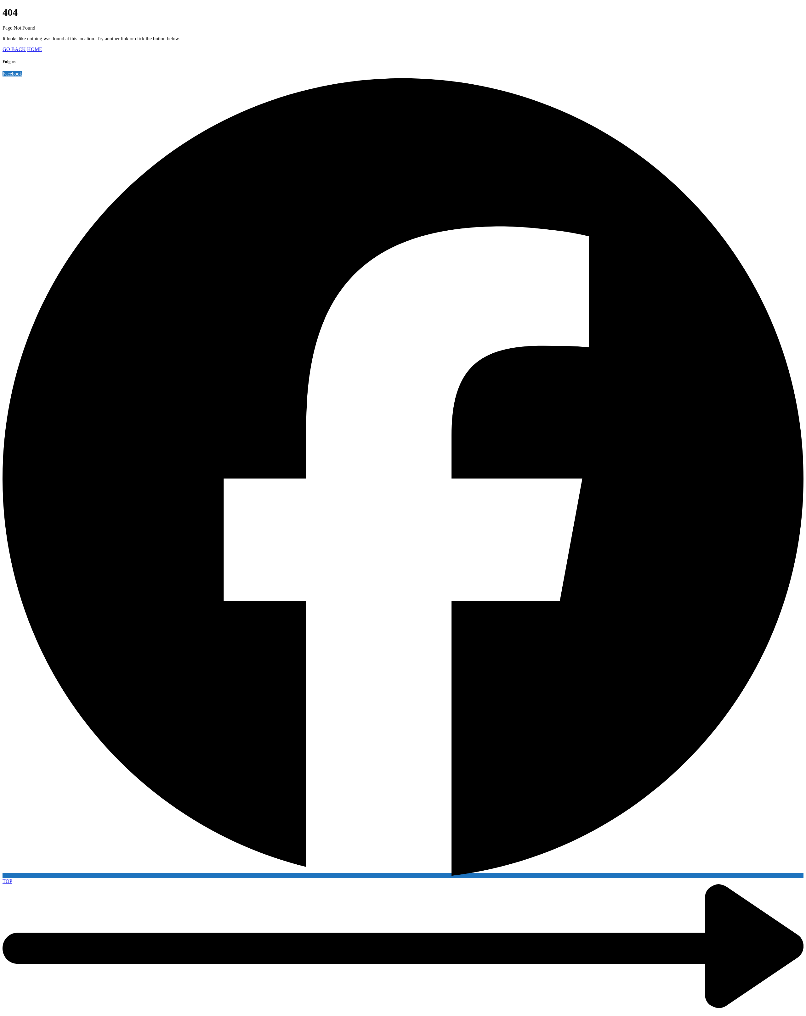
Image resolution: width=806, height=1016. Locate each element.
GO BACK (14, 49)
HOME (34, 49)
